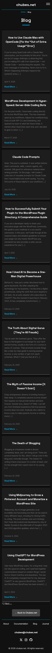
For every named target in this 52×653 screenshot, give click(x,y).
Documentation (21, 623)
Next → (8, 603)
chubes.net (26, 4)
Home (23, 12)
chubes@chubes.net (26, 632)
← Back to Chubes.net (26, 612)
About (6, 623)
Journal (45, 623)
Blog (35, 623)
